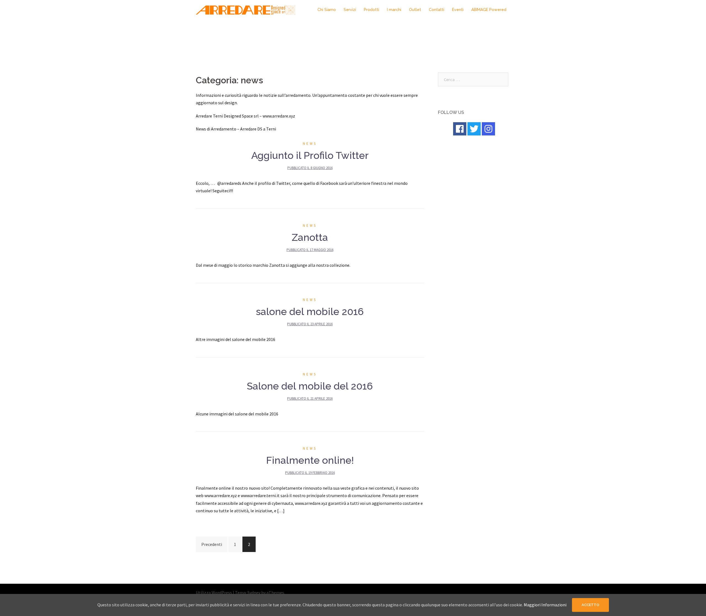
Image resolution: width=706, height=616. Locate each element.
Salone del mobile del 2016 (310, 386)
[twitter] (474, 128)
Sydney (253, 592)
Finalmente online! (310, 460)
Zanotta (310, 237)
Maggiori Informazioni (545, 604)
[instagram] (488, 128)
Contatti (436, 9)
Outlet (415, 9)
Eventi (458, 9)
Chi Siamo (326, 9)
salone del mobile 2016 (310, 311)
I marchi (394, 9)
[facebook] (459, 128)
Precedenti (211, 544)
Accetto (590, 605)
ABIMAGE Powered (488, 9)
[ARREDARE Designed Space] (245, 9)
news (310, 143)
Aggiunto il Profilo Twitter (310, 155)
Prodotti (371, 9)
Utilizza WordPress (214, 592)
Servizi (350, 9)
